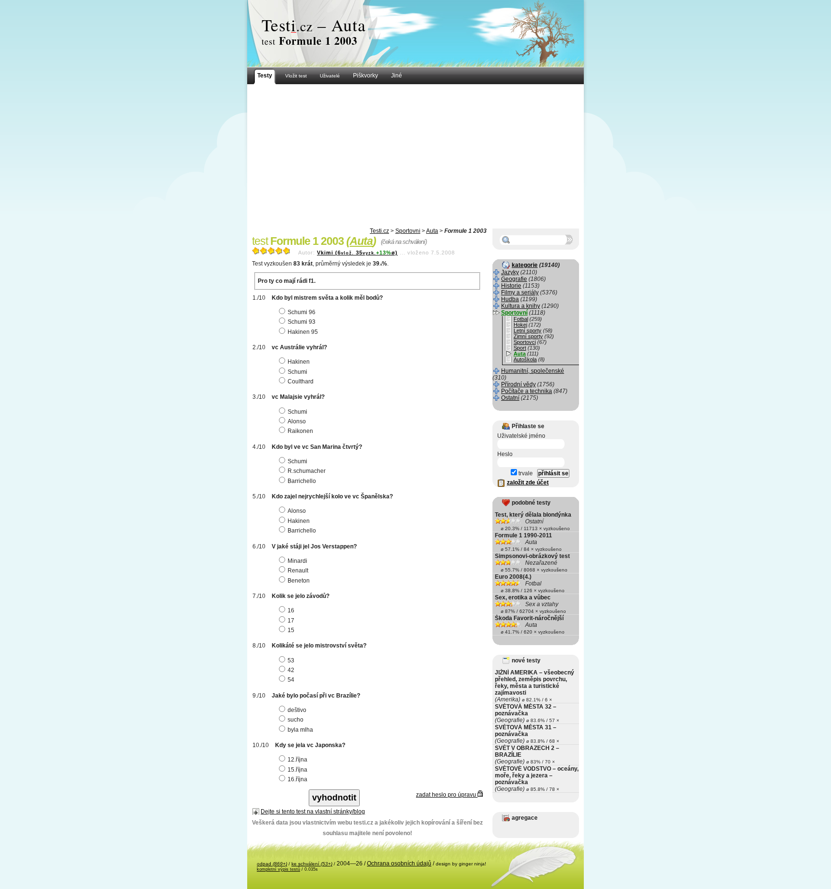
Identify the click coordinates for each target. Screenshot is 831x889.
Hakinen (299, 361)
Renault (298, 570)
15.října (297, 769)
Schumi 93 (301, 321)
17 (291, 620)
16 (291, 610)
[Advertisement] (415, 156)
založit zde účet (528, 482)
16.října (297, 779)
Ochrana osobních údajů (399, 863)
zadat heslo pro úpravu (447, 794)
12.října (297, 759)
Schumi (297, 371)
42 (291, 670)
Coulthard (301, 381)
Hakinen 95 (303, 332)
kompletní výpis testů (278, 869)
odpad (272, 863)
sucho (295, 719)
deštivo (297, 710)
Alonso (297, 421)
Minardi (297, 561)
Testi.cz (379, 231)
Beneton (299, 580)
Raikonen (300, 431)
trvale (525, 473)
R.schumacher (307, 471)
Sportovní (407, 231)
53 (291, 660)
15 (291, 630)
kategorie (525, 265)
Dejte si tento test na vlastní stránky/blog (313, 811)
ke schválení (311, 863)
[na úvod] (415, 33)
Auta (432, 231)
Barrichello (302, 481)
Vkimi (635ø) (357, 252)
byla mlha (300, 729)
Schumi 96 (301, 312)
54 (291, 679)
